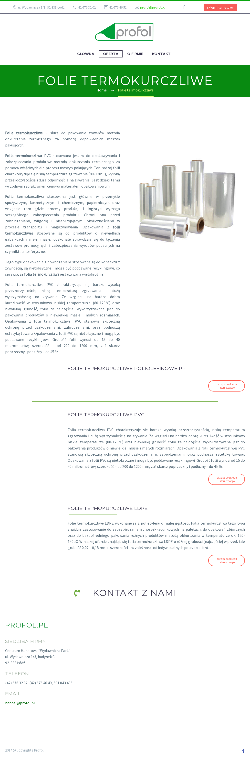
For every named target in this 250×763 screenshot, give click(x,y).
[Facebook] (184, 7)
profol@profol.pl (152, 7)
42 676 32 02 (87, 7)
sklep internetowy (220, 7)
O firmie (135, 54)
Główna (85, 54)
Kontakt (161, 54)
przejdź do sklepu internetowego (227, 385)
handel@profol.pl (20, 702)
